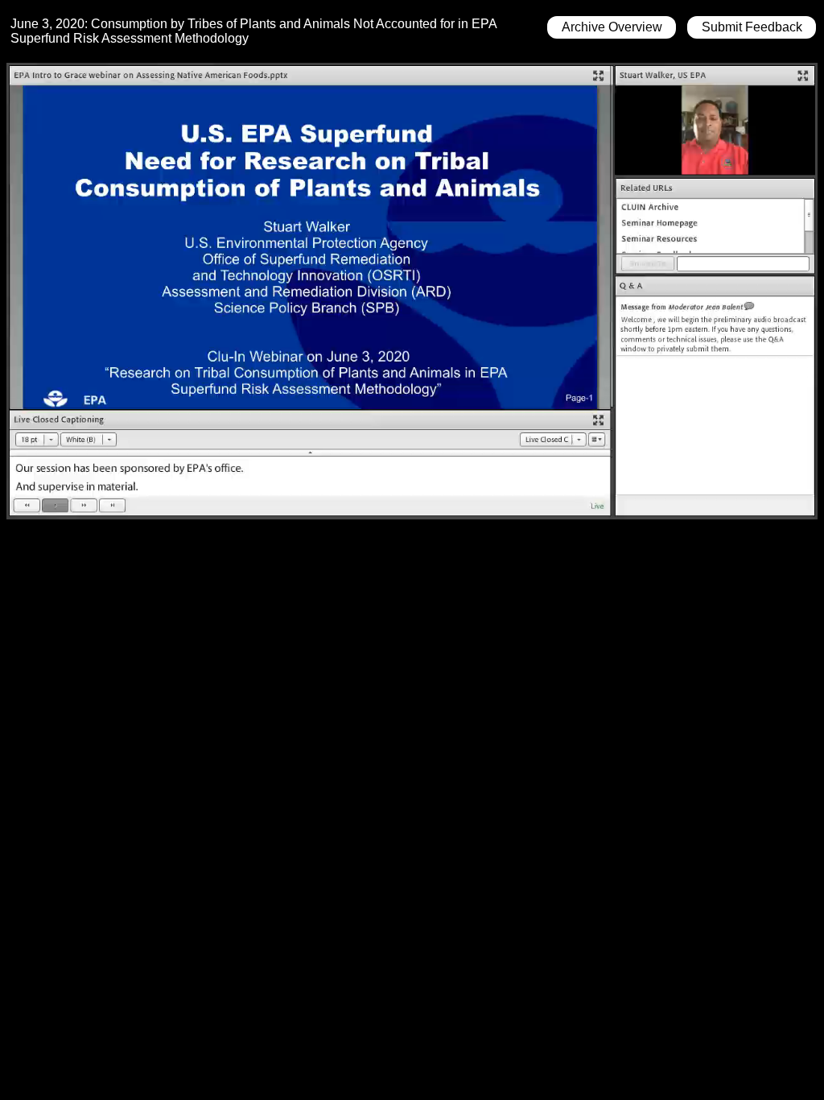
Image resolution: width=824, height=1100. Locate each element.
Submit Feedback (752, 27)
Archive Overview (612, 27)
